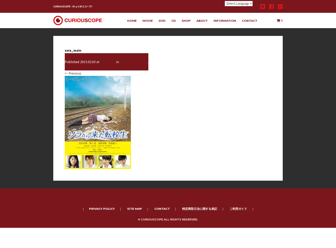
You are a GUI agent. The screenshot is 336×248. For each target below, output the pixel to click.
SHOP (186, 21)
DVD (162, 21)
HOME (132, 21)
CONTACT (249, 21)
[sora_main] (98, 166)
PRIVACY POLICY (102, 209)
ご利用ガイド (238, 209)
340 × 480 (107, 61)
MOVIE (148, 21)
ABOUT (202, 21)
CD (173, 21)
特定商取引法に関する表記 (199, 209)
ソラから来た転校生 (134, 61)
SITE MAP (134, 209)
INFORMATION (225, 21)
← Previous (73, 73)
